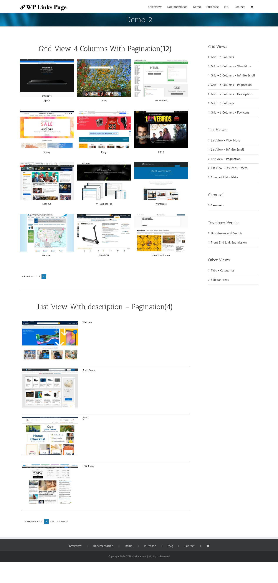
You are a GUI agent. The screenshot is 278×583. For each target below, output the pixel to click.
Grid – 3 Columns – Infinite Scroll (233, 75)
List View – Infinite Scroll (227, 149)
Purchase (150, 546)
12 (58, 521)
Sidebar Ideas (220, 280)
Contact (189, 546)
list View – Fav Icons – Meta (229, 168)
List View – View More (225, 140)
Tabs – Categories (222, 270)
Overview (75, 546)
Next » (64, 521)
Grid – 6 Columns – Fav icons (230, 112)
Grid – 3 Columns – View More (231, 66)
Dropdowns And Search (226, 233)
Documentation (103, 546)
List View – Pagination (226, 159)
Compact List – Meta (224, 177)
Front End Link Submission (229, 242)
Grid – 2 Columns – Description (231, 94)
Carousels (217, 205)
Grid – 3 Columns (222, 57)
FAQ (170, 546)
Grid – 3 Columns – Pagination (231, 85)
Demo (128, 546)
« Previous (27, 276)
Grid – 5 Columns (222, 103)
